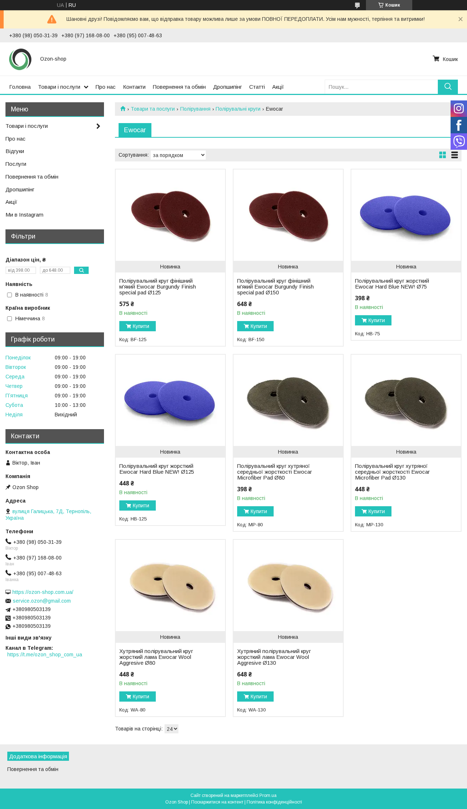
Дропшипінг (227, 87)
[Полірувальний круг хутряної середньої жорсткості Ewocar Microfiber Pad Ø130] (405, 400)
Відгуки (14, 151)
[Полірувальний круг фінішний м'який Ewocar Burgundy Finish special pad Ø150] (288, 215)
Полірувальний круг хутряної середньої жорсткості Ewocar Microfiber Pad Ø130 (392, 472)
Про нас (106, 87)
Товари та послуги (153, 109)
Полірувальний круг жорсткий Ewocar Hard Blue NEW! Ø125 (156, 469)
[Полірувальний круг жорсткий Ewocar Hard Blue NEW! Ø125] (170, 400)
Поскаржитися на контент (217, 802)
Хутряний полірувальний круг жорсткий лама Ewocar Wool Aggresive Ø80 (156, 657)
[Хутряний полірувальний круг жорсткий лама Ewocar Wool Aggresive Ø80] (170, 585)
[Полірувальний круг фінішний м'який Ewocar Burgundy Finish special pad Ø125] (170, 215)
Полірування (195, 109)
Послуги (15, 164)
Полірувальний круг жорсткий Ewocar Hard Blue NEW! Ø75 (392, 284)
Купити (141, 326)
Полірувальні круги (238, 109)
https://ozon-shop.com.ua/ (42, 592)
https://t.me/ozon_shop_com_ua (44, 654)
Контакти (134, 87)
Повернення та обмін (179, 87)
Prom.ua (268, 795)
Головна (20, 87)
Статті (257, 87)
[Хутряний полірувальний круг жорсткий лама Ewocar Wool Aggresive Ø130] (288, 585)
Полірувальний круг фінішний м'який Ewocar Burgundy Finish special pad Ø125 (157, 286)
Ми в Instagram (24, 214)
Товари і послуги (59, 87)
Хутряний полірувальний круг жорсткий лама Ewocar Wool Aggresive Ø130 (274, 657)
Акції (278, 87)
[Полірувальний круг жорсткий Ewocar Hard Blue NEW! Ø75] (405, 215)
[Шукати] (448, 87)
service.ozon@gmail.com (42, 601)
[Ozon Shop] (20, 59)
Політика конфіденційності (274, 802)
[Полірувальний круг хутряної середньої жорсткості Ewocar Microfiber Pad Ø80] (288, 400)
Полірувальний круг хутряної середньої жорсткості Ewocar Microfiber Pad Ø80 (274, 472)
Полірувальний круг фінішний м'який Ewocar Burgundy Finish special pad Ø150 (275, 286)
